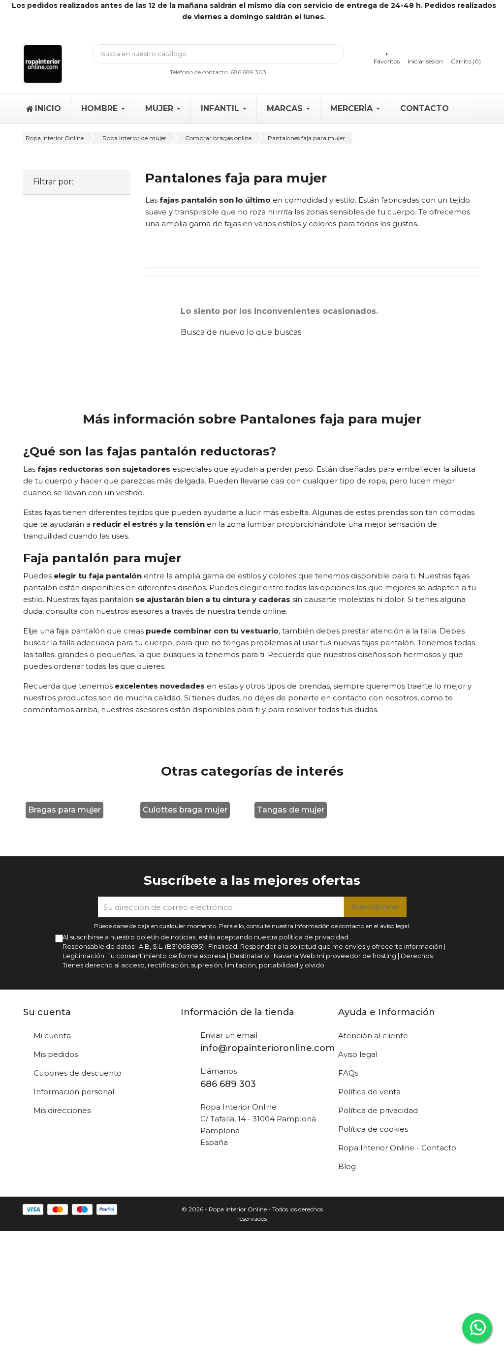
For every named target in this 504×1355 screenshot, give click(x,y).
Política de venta (369, 1091)
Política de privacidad (378, 1110)
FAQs (348, 1073)
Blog (347, 1166)
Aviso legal (358, 1054)
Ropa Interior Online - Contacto (397, 1147)
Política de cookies (373, 1129)
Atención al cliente (373, 1035)
